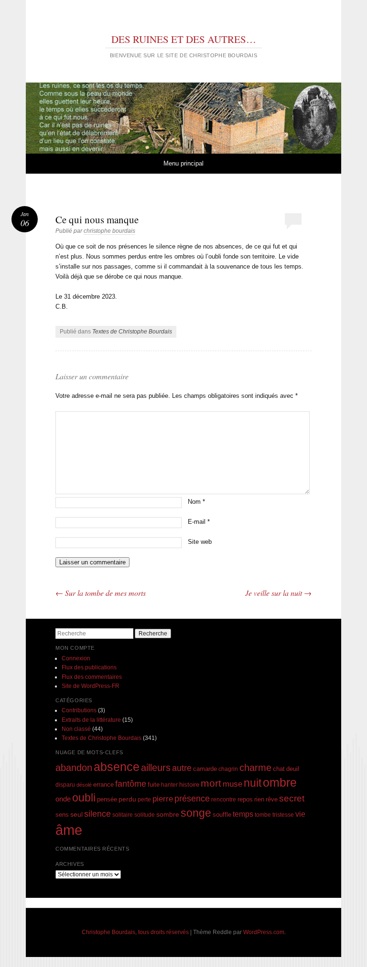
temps (243, 814)
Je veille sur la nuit (278, 593)
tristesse (283, 814)
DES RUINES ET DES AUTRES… (183, 39)
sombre (167, 814)
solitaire (122, 814)
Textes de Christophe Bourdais (132, 331)
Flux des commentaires (92, 677)
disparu (65, 784)
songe (196, 813)
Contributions (79, 710)
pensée (107, 799)
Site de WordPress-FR (90, 686)
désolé (84, 785)
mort (211, 783)
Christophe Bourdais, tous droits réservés (135, 932)
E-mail (199, 521)
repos (245, 799)
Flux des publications (89, 667)
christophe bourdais (109, 231)
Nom (196, 501)
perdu (127, 799)
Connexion (76, 658)
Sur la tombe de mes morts (100, 593)
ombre (280, 782)
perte (144, 799)
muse (232, 784)
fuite (154, 784)
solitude (144, 814)
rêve (272, 799)
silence (97, 814)
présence (192, 798)
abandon (73, 767)
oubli (84, 797)
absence (117, 766)
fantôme (130, 784)
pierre (162, 798)
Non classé (76, 729)
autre (182, 768)
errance (103, 784)
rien (259, 799)
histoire (189, 784)
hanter (169, 784)
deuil (292, 769)
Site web (200, 541)
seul (76, 814)
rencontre (223, 799)
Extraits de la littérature (91, 720)
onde (63, 799)
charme (255, 767)
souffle (222, 814)
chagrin (228, 769)
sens (62, 814)
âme (68, 830)
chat (279, 769)
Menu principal (183, 163)
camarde (205, 769)
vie (300, 814)
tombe (263, 814)
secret (291, 798)
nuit (252, 783)
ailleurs (156, 767)
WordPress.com (263, 932)
